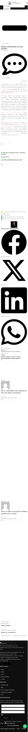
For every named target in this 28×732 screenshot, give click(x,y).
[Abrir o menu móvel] (1, 2)
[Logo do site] (14, 2)
